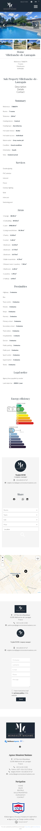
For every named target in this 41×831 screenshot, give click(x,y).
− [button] (2, 560)
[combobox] (20, 510)
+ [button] (2, 557)
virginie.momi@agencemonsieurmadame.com (21, 483)
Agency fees (13, 819)
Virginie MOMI (20, 475)
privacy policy (19, 693)
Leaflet (39, 592)
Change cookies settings (26, 819)
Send (21, 699)
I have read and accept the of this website (20, 693)
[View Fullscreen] (2, 564)
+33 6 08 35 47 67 (22, 480)
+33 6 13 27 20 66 (26, 769)
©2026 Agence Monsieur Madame (15, 817)
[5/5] (10, 741)
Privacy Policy (28, 826)
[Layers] (38, 558)
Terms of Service (36, 826)
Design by (23, 822)
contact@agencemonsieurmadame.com (22, 774)
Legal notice (33, 816)
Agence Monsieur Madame (20, 755)
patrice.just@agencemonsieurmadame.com (22, 625)
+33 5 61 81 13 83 (22, 623)
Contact (20, 91)
